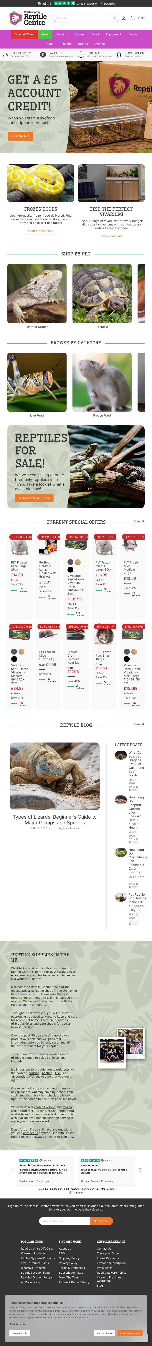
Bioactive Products (33, 1268)
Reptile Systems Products (38, 1258)
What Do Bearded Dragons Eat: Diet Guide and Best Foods (136, 764)
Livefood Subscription (111, 1263)
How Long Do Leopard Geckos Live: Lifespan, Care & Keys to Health (136, 812)
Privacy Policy (68, 1263)
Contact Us (104, 1248)
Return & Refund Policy (74, 1282)
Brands (83, 44)
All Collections (30, 1282)
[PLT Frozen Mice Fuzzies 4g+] (48, 653)
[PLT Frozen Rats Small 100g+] (104, 655)
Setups (79, 34)
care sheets (48, 1023)
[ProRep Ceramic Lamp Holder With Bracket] (48, 567)
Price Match (105, 1268)
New (45, 34)
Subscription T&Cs (71, 1272)
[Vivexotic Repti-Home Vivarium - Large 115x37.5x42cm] (76, 576)
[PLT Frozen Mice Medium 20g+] (132, 565)
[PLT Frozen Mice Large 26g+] (19, 564)
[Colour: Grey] (70, 562)
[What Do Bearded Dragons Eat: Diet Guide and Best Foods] (121, 755)
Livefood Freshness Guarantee (110, 1279)
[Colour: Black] (70, 570)
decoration (19, 1076)
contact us (30, 1133)
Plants (50, 44)
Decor (133, 34)
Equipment (113, 34)
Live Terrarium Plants (35, 1263)
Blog (100, 1285)
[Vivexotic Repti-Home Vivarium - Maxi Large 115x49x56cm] (132, 666)
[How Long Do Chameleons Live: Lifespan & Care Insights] (121, 852)
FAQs (62, 1253)
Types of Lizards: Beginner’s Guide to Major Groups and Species (55, 819)
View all (139, 521)
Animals (100, 44)
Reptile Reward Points (111, 1272)
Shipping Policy (69, 1258)
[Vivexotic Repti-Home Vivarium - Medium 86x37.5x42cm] (19, 666)
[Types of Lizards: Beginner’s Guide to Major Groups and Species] (55, 776)
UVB (58, 1073)
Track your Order (108, 1253)
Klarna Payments (108, 1258)
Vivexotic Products (33, 1253)
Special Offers (25, 34)
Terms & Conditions (72, 1268)
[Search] (114, 18)
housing (34, 1073)
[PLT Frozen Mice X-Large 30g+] (104, 564)
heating (47, 1073)
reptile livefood (45, 1107)
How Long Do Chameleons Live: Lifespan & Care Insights (138, 861)
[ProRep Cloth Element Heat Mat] (76, 657)
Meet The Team (69, 1277)
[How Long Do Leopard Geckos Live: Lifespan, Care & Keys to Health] (121, 799)
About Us (65, 1248)
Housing (61, 34)
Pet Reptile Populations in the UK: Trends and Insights (137, 902)
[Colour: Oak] (78, 562)
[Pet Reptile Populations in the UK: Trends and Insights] (121, 897)
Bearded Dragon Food (35, 1272)
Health (66, 44)
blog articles (24, 1023)
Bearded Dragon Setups (36, 1277)
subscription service (56, 1118)
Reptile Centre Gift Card (37, 1248)
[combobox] (86, 18)
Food (95, 34)
